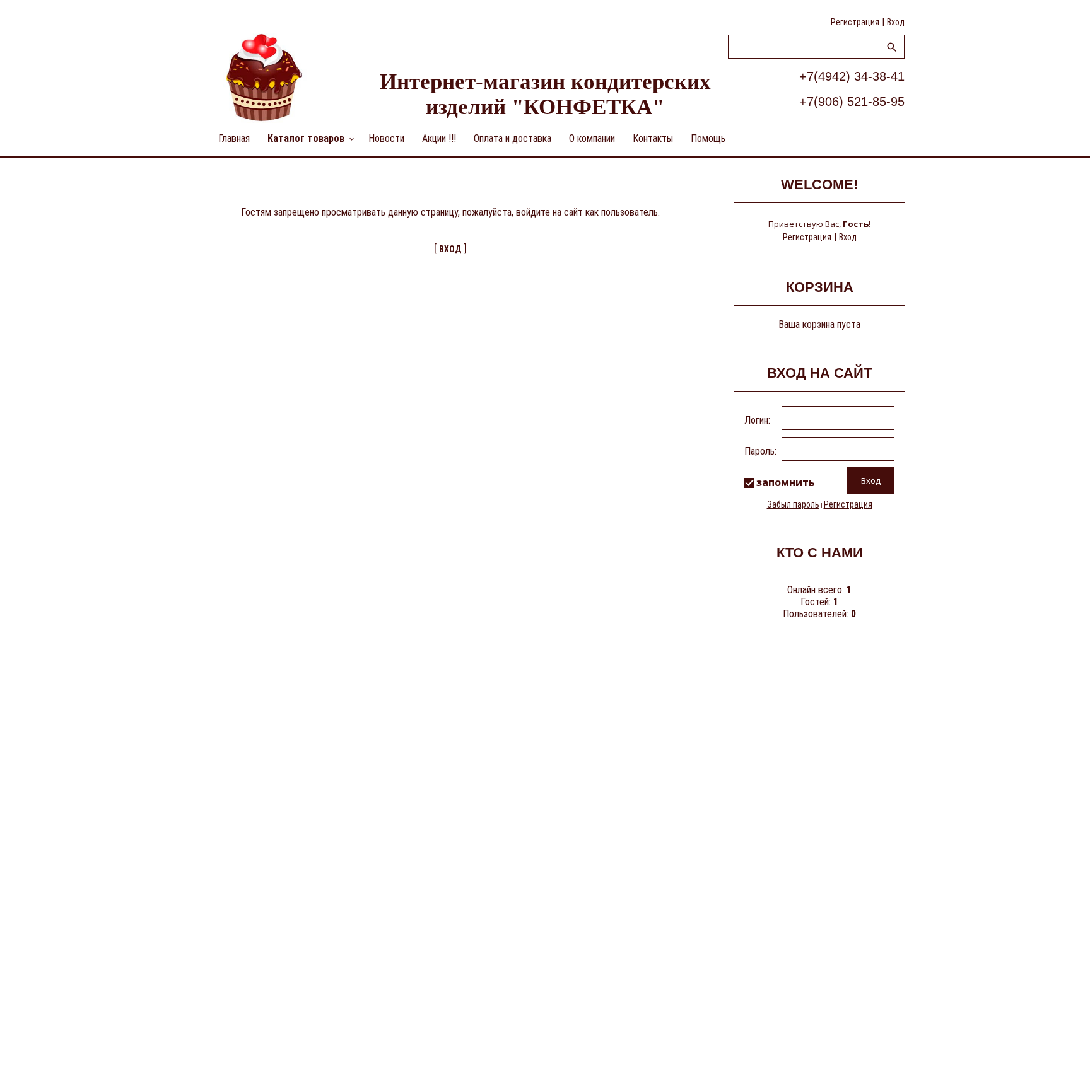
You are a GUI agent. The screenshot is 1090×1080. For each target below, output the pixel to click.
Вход (896, 22)
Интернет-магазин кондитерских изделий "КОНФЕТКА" (545, 94)
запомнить (785, 482)
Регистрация (855, 22)
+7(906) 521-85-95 (852, 101)
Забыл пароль (793, 504)
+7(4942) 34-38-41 (852, 76)
